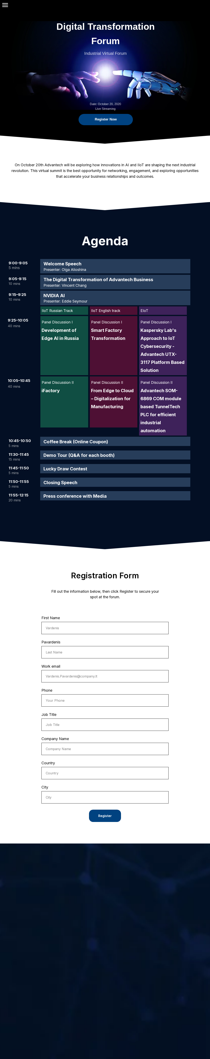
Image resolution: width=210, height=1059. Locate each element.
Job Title (48, 714)
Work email (50, 666)
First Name (50, 618)
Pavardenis (50, 642)
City (44, 787)
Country (48, 763)
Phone (46, 690)
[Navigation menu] (5, 5)
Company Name (55, 739)
